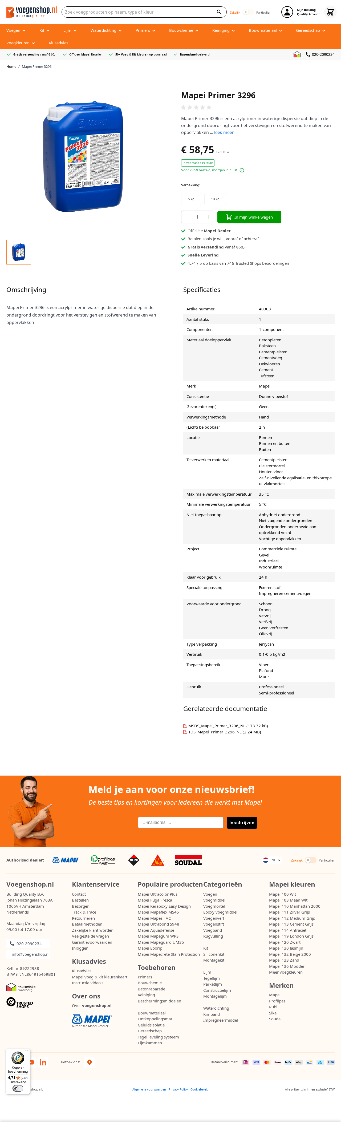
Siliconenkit (213, 954)
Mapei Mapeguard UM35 (161, 942)
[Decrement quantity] (185, 217)
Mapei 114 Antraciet (287, 930)
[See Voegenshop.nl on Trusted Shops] (39, 1003)
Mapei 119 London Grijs (291, 936)
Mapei (275, 994)
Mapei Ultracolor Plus (157, 894)
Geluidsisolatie (151, 1025)
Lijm (207, 972)
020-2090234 (323, 54)
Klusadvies (81, 970)
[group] (258, 107)
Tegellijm (211, 978)
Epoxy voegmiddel (220, 912)
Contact (79, 894)
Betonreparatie (151, 988)
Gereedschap (150, 1030)
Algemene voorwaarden (149, 1089)
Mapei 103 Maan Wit (288, 900)
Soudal (275, 1018)
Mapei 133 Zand (284, 960)
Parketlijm (212, 984)
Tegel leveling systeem (158, 1037)
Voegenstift (213, 924)
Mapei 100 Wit (282, 894)
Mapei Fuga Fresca (155, 900)
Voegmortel (214, 906)
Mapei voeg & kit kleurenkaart (99, 976)
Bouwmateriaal (152, 1013)
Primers (145, 976)
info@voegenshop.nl (31, 954)
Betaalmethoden (87, 924)
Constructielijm (217, 990)
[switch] (248, 12)
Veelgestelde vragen (90, 936)
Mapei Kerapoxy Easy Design (164, 906)
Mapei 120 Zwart (285, 942)
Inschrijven (242, 822)
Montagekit (213, 960)
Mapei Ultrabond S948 (158, 924)
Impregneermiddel (220, 1020)
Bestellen (80, 900)
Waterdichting (216, 1008)
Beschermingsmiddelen (159, 1001)
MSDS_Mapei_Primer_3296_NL (217, 725)
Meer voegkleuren (286, 972)
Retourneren (83, 918)
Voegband (212, 930)
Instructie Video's (87, 982)
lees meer (224, 132)
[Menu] (27, 1052)
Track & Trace (84, 912)
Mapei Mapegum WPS (158, 936)
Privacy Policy (178, 1089)
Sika (273, 1013)
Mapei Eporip (150, 948)
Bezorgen (81, 906)
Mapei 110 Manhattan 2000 (294, 906)
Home (11, 66)
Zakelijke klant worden (92, 930)
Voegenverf (213, 918)
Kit (205, 948)
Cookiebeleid (199, 1089)
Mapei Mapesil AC (154, 918)
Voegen (210, 894)
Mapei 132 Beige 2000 (290, 954)
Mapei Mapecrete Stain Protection (169, 954)
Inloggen (80, 948)
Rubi (273, 1006)
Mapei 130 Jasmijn (286, 948)
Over (92, 1005)
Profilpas (277, 1001)
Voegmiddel (214, 900)
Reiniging (146, 994)
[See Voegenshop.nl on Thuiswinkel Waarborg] (297, 54)
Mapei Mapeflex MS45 (158, 912)
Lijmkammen (150, 1042)
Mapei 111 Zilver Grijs (289, 912)
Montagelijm (215, 996)
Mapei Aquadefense (156, 930)
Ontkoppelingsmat (155, 1018)
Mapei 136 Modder (287, 966)
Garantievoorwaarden (92, 942)
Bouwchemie (150, 982)
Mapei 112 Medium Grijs (292, 918)
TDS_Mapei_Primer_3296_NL (215, 731)
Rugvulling (213, 936)
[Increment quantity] (209, 217)
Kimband (211, 1014)
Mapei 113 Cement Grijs (291, 924)
